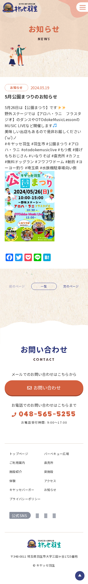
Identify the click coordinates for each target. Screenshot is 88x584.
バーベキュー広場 (56, 453)
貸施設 (49, 471)
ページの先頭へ (79, 575)
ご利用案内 (17, 462)
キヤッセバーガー (21, 489)
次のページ (71, 286)
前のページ (17, 286)
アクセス (50, 481)
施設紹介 (15, 471)
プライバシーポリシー (25, 499)
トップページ (18, 453)
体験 (12, 481)
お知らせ (50, 489)
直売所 (49, 462)
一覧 (44, 286)
